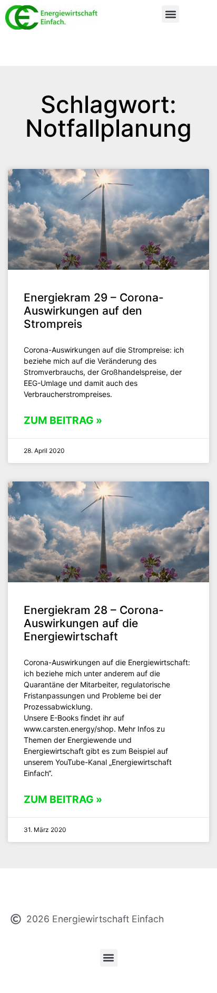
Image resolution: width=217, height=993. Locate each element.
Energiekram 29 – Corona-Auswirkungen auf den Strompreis (94, 310)
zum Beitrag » (63, 420)
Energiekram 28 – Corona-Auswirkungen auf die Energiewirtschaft (94, 623)
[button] (170, 14)
